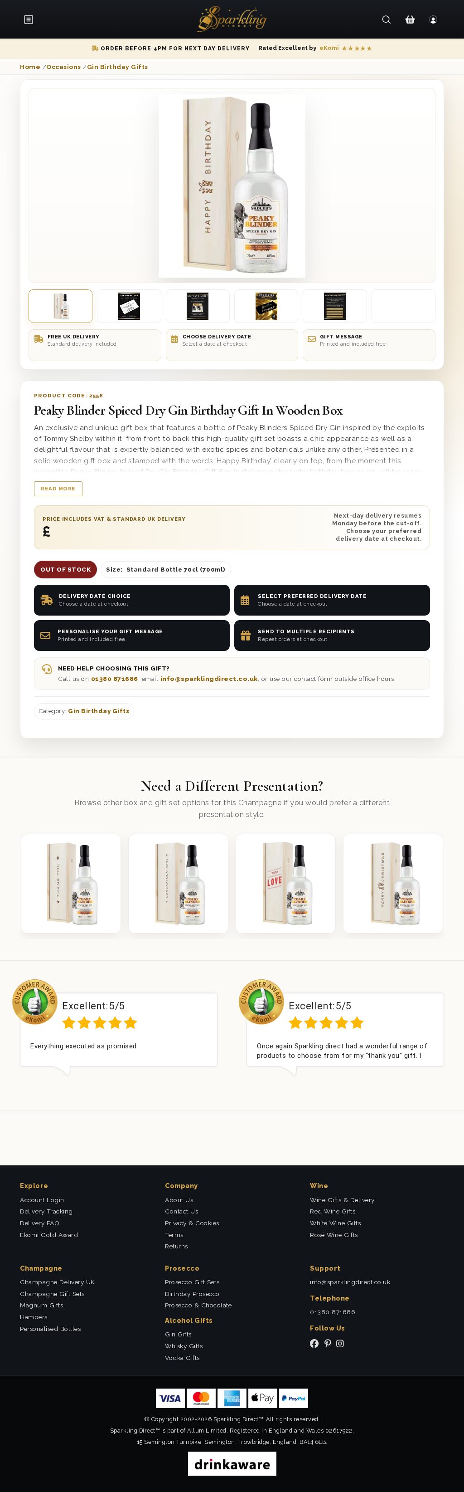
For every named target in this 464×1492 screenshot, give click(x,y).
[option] (118, 1034)
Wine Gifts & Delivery (342, 1199)
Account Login (42, 1199)
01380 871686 (114, 678)
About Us (179, 1199)
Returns (176, 1246)
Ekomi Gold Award (49, 1234)
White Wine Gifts (335, 1223)
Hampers (34, 1317)
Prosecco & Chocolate (198, 1305)
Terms (174, 1234)
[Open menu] (31, 19)
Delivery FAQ (39, 1223)
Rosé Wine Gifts (334, 1234)
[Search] (386, 19)
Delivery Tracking (46, 1211)
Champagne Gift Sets (52, 1293)
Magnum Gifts (41, 1305)
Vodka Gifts (182, 1357)
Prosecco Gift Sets (192, 1282)
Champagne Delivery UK (57, 1282)
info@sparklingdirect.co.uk (209, 678)
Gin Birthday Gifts (98, 711)
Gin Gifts (178, 1334)
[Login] (433, 19)
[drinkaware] (232, 1463)
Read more (58, 488)
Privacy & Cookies (192, 1223)
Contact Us (181, 1211)
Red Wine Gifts (332, 1211)
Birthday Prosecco (192, 1293)
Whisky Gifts (184, 1346)
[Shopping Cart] (410, 19)
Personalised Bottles (50, 1328)
